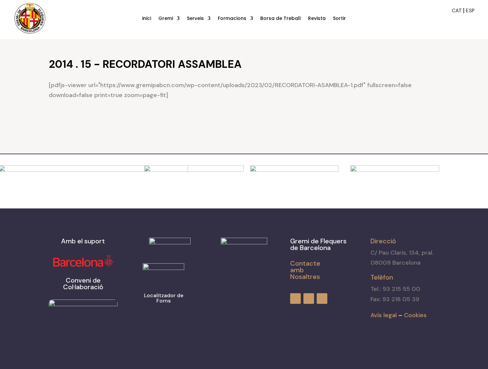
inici (146, 19)
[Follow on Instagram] (458, 21)
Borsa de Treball (280, 19)
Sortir (339, 19)
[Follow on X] (470, 21)
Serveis (195, 19)
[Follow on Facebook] (446, 21)
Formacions (232, 19)
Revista (317, 19)
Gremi (165, 19)
